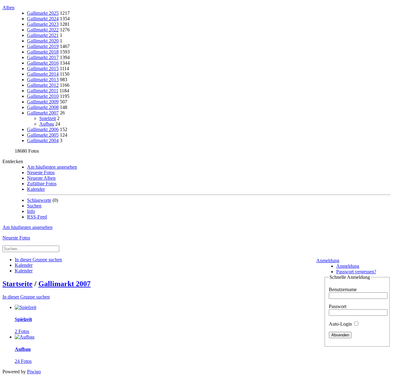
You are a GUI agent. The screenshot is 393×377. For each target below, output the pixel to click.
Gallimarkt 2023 (43, 24)
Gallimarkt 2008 (43, 107)
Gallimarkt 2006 (43, 129)
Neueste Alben (41, 178)
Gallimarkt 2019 (43, 46)
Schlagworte (39, 200)
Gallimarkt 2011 (42, 90)
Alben (8, 7)
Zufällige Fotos (41, 183)
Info (31, 211)
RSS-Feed (37, 216)
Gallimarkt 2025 (43, 13)
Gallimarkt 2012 (43, 85)
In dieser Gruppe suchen (26, 296)
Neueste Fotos (41, 172)
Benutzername (343, 289)
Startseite (17, 284)
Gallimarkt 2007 (43, 112)
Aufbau (46, 123)
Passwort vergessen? (356, 271)
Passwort (337, 306)
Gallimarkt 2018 (43, 51)
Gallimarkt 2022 (43, 29)
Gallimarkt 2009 (43, 101)
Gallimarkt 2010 (43, 96)
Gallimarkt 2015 (43, 68)
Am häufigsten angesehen (52, 167)
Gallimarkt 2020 (43, 40)
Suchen (34, 205)
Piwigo (34, 371)
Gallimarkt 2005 (43, 135)
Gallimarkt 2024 (43, 18)
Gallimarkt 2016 (43, 63)
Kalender (36, 189)
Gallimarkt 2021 (43, 35)
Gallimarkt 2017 (43, 57)
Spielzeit (47, 118)
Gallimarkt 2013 (43, 79)
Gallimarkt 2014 (43, 74)
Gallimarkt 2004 (43, 140)
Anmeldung (327, 260)
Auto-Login (341, 324)
